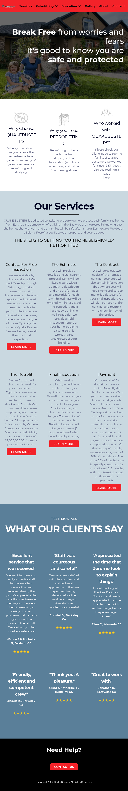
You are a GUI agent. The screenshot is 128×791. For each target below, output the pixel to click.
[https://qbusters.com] (8, 6)
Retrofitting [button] (45, 6)
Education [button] (70, 6)
